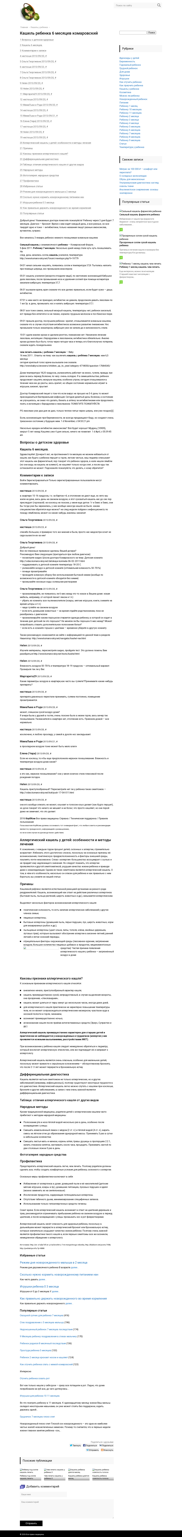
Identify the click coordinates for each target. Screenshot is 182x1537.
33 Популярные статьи (32, 213)
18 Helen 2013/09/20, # (32, 132)
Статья (122, 143)
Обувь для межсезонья (131, 179)
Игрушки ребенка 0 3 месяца (39, 1286)
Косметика (125, 92)
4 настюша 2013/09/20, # (33, 56)
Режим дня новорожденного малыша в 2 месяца (53, 1262)
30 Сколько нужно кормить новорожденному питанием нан (52, 197)
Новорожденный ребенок (133, 99)
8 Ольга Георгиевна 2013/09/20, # (38, 77)
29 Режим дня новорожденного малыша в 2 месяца (48, 191)
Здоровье (124, 75)
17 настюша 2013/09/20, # (34, 126)
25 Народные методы (31, 170)
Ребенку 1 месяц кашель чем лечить (139, 267)
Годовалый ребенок (130, 65)
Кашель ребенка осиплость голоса (100, 1477)
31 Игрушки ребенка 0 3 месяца (37, 202)
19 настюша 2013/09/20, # (34, 137)
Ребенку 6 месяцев (129, 130)
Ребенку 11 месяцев (130, 113)
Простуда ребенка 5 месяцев (35, 1350)
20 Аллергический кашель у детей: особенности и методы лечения (55, 143)
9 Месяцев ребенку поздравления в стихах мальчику (48, 1336)
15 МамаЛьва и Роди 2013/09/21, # (39, 115)
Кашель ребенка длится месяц (78, 1477)
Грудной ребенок (128, 68)
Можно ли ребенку (129, 95)
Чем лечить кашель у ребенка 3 (53, 1477)
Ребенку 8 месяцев (129, 137)
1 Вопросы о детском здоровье (37, 39)
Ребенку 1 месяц (128, 106)
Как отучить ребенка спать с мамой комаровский (46, 1364)
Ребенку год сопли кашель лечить (28, 1477)
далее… (75, 1267)
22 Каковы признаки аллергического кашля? (44, 153)
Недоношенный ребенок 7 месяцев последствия (46, 1329)
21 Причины (26, 148)
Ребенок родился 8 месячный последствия (43, 1343)
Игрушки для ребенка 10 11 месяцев (40, 1395)
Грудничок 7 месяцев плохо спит (37, 1416)
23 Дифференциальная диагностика (39, 159)
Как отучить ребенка (130, 82)
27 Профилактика (29, 181)
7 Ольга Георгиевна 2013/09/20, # (38, 72)
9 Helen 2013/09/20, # (31, 83)
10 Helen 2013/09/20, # (32, 88)
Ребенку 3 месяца (129, 119)
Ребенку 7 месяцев (129, 133)
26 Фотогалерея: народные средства (39, 175)
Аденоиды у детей (129, 58)
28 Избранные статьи (31, 186)
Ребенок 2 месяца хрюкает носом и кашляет (44, 1357)
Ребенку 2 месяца (129, 116)
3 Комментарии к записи (33, 50)
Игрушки (124, 78)
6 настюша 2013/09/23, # (33, 67)
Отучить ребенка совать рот (35, 1378)
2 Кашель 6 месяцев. (31, 45)
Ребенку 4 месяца (129, 123)
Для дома (124, 71)
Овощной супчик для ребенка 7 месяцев (41, 1315)
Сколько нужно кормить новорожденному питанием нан (59, 1274)
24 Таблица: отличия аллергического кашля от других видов (52, 164)
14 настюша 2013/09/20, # (34, 110)
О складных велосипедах (133, 176)
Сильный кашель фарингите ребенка (139, 214)
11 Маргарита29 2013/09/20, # (36, 94)
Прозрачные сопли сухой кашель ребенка (137, 244)
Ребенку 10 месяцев (130, 109)
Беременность (127, 61)
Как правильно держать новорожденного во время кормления (63, 1298)
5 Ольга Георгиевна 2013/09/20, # (38, 61)
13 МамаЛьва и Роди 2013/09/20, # (39, 105)
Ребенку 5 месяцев (129, 126)
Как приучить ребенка (131, 85)
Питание (123, 102)
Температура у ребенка (131, 147)
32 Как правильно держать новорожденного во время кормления (55, 208)
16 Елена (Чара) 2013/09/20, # (36, 121)
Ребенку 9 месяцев (129, 140)
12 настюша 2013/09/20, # (34, 99)
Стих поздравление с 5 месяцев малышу (42, 1322)
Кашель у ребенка (129, 89)
